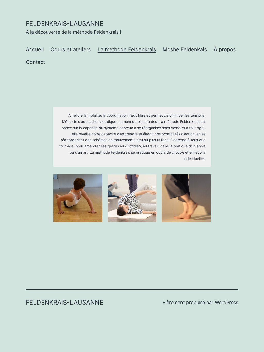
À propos (225, 49)
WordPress (226, 302)
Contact (35, 62)
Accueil (35, 49)
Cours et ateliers (71, 49)
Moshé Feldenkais (185, 49)
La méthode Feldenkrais (127, 49)
